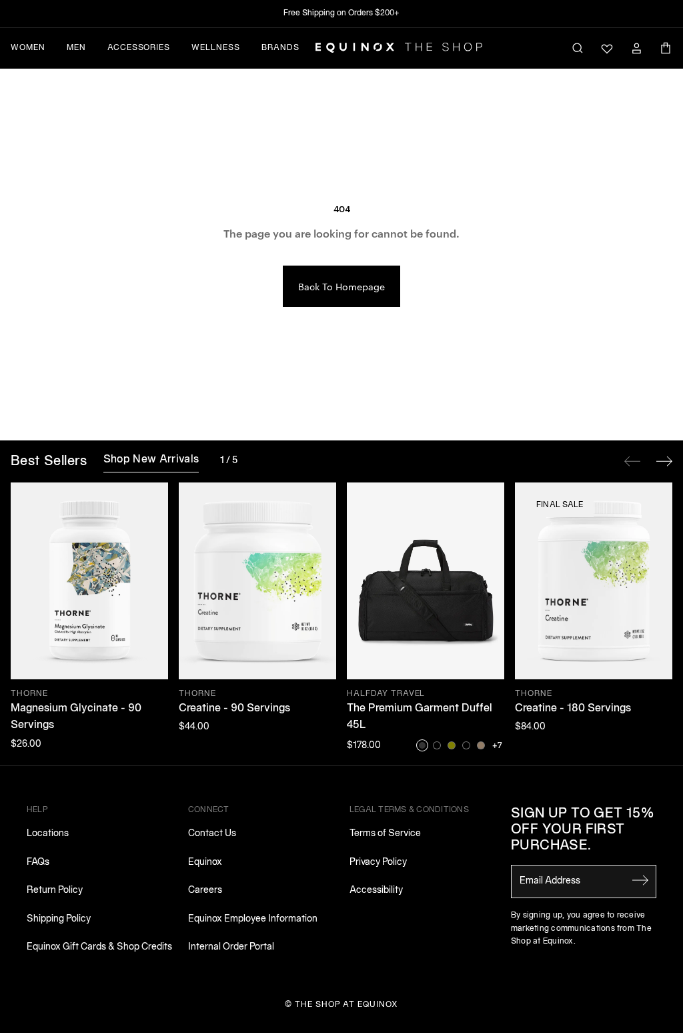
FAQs (38, 862)
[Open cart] (665, 48)
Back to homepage (341, 286)
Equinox (205, 862)
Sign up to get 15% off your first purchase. (582, 830)
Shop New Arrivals (151, 459)
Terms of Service (385, 833)
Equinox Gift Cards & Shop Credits (99, 947)
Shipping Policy (59, 919)
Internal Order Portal (231, 947)
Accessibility (376, 890)
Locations (48, 833)
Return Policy (55, 890)
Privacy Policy (378, 862)
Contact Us (212, 833)
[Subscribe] (640, 880)
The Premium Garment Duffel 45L (419, 717)
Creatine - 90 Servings (234, 708)
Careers (205, 890)
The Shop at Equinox (346, 1004)
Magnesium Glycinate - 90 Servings (76, 717)
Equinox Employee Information (252, 919)
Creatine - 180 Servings (573, 708)
